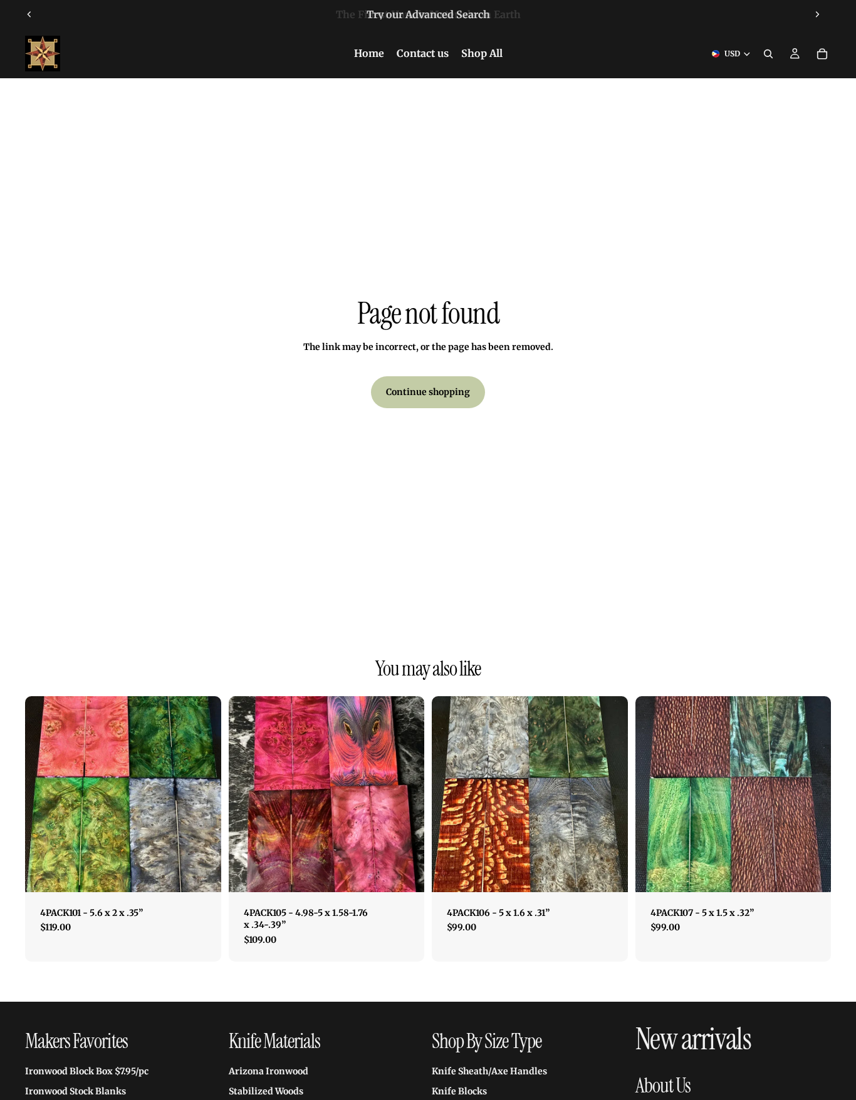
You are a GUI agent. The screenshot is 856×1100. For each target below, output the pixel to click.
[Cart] (822, 54)
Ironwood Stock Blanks (75, 1091)
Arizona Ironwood (268, 1071)
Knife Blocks (459, 1091)
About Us (663, 1085)
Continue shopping (428, 392)
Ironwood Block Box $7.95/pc (87, 1071)
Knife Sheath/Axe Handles (489, 1071)
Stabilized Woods (266, 1091)
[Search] (768, 54)
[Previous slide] (29, 14)
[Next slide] (817, 14)
